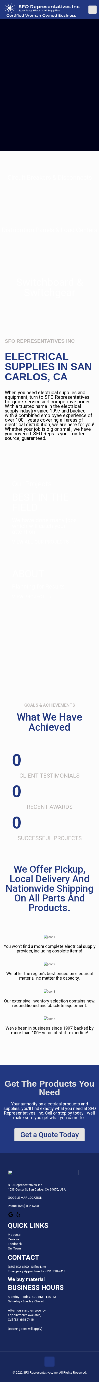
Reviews (13, 1239)
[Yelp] (18, 1216)
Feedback (15, 1244)
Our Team (14, 1248)
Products (14, 1234)
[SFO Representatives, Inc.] (50, 9)
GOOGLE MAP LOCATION (25, 1197)
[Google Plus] (11, 1216)
